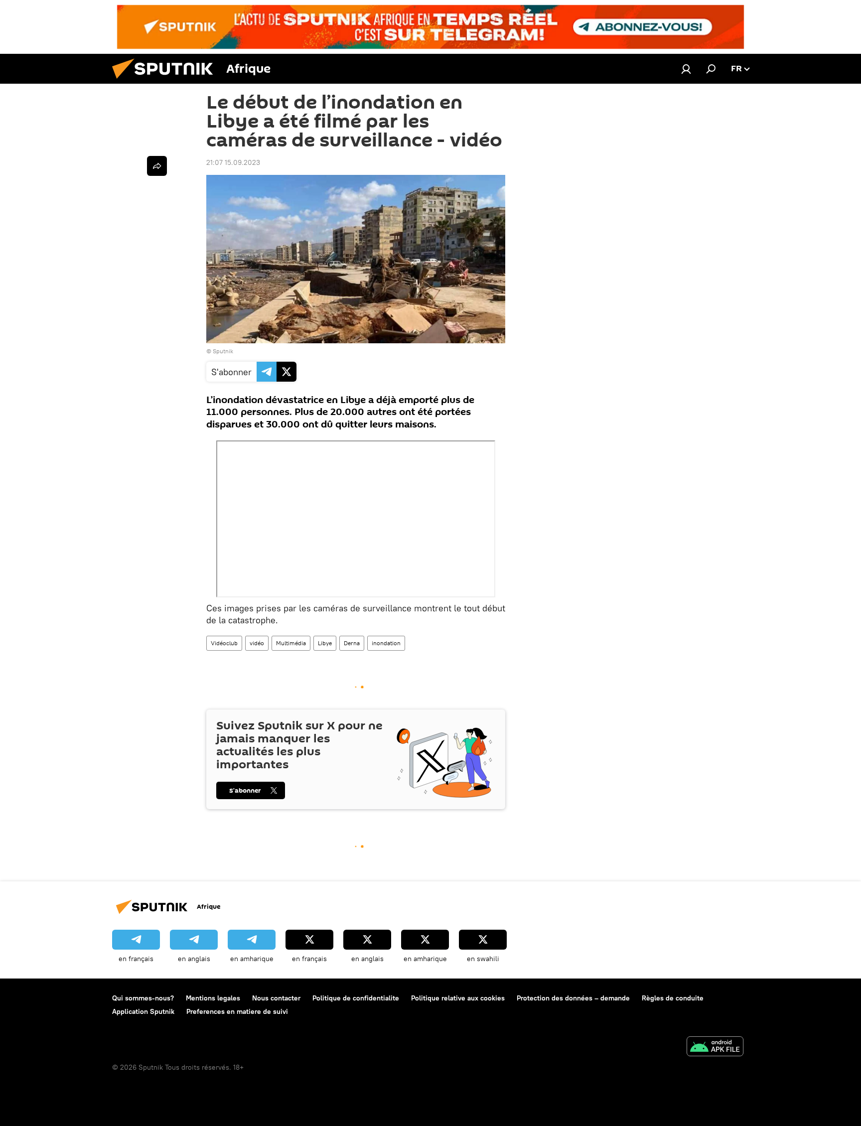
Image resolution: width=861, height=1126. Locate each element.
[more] (157, 166)
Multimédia (291, 643)
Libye (325, 643)
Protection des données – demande (573, 997)
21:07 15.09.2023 (233, 162)
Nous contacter (276, 997)
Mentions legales (213, 997)
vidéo (257, 643)
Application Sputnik (143, 1011)
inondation (386, 643)
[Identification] (686, 69)
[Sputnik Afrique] (166, 81)
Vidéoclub (224, 643)
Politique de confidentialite (355, 997)
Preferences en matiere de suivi (237, 1011)
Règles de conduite (673, 997)
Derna (352, 643)
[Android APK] (715, 1047)
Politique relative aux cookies (458, 997)
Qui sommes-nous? (143, 997)
